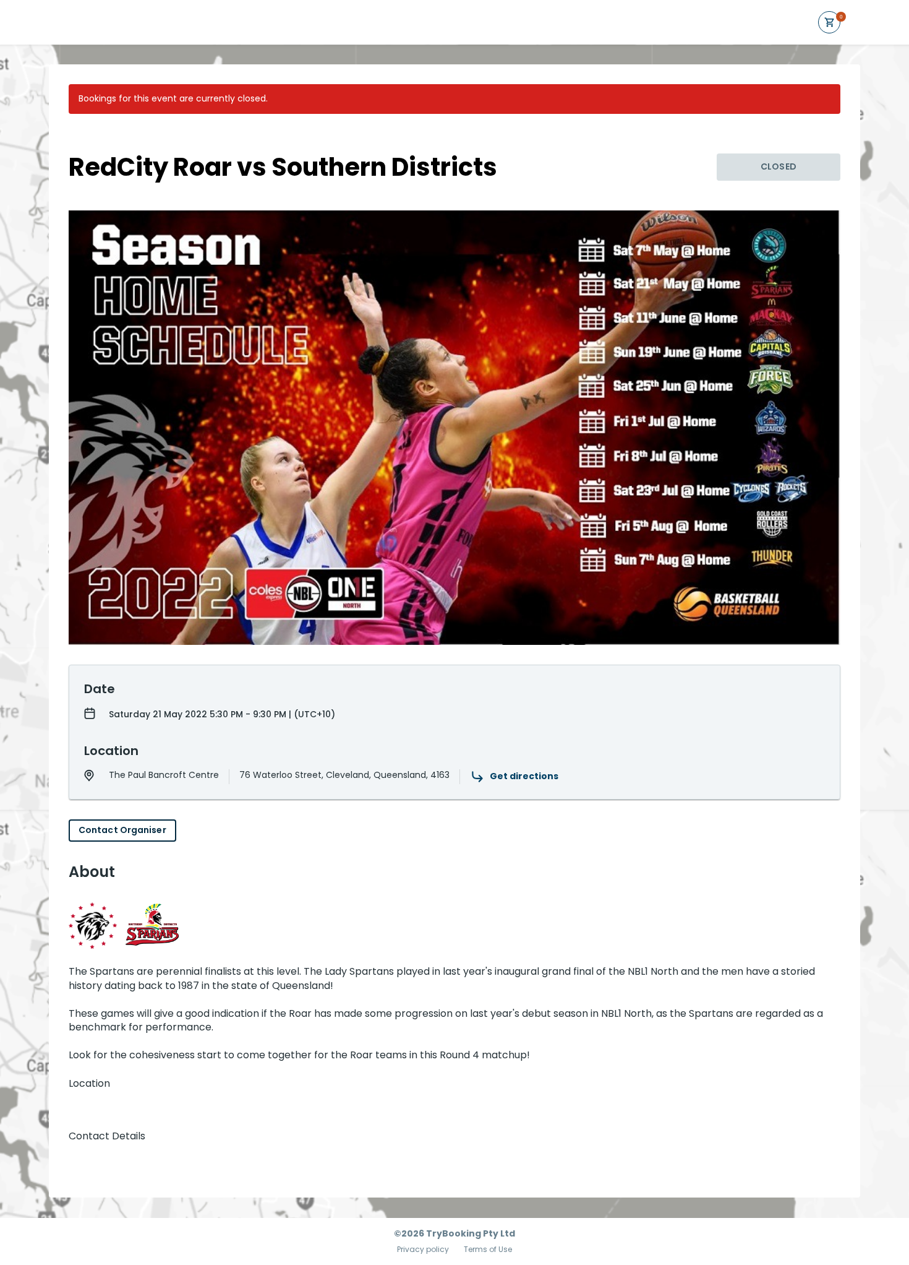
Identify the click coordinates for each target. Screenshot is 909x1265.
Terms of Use (488, 1249)
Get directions (524, 776)
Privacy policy (423, 1249)
